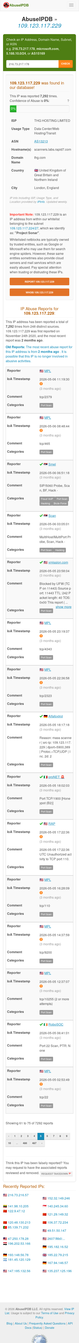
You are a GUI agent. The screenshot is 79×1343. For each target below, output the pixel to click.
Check (65, 63)
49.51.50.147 (56, 1230)
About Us (21, 1323)
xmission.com (58, 562)
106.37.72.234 (57, 1222)
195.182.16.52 (57, 1246)
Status (37, 1327)
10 (9, 1143)
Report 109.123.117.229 (39, 281)
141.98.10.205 (18, 1206)
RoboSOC (55, 1024)
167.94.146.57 (57, 1262)
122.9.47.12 (16, 1211)
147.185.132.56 (19, 1270)
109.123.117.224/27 (24, 228)
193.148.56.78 (18, 1254)
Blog (9, 1323)
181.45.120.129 (19, 1259)
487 (34, 1143)
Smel (52, 464)
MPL (47, 370)
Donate (49, 1327)
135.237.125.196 (59, 1270)
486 (25, 1143)
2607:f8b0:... (56, 1238)
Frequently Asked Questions (47, 1323)
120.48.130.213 (19, 1222)
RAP (51, 823)
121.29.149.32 (57, 1214)
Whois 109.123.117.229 (39, 292)
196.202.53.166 (19, 1243)
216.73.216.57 (18, 1195)
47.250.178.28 (18, 1238)
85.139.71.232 (18, 1227)
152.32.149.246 (58, 1198)
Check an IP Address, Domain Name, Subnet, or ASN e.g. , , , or (39, 46)
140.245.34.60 (57, 1206)
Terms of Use (49, 1313)
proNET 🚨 (56, 777)
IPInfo (41, 202)
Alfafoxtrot (55, 716)
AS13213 (41, 141)
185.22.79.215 (57, 1254)
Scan (52, 515)
